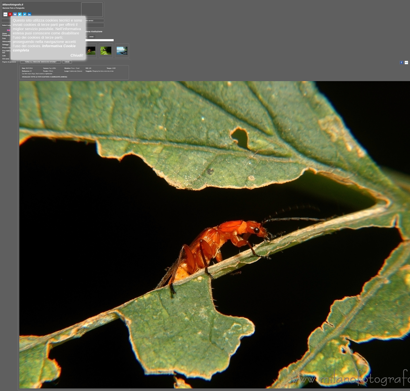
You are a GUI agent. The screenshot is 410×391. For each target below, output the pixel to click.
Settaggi (5, 44)
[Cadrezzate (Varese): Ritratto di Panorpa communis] (90, 54)
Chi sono (5, 59)
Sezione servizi (87, 20)
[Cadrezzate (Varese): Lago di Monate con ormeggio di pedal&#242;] (122, 54)
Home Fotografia (6, 34)
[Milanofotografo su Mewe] (5, 16)
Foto (4, 38)
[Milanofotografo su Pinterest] (10, 16)
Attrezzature (7, 41)
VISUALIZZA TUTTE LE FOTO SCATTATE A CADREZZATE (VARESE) (44, 77)
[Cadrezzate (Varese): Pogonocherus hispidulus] (106, 54)
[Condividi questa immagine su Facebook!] (401, 64)
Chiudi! (76, 55)
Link (4, 56)
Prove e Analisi (7, 48)
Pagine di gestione (9, 62)
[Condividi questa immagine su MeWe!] (406, 64)
